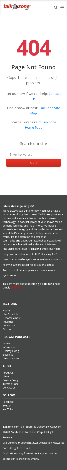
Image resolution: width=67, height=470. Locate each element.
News (6, 376)
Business (8, 354)
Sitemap (7, 329)
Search (34, 163)
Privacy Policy (10, 380)
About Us (8, 372)
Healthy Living (11, 351)
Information (9, 347)
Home (6, 310)
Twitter (7, 405)
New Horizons (11, 358)
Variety (7, 343)
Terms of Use (11, 383)
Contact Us (9, 325)
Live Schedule (10, 314)
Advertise (8, 321)
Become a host (12, 318)
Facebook (8, 401)
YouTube (8, 409)
